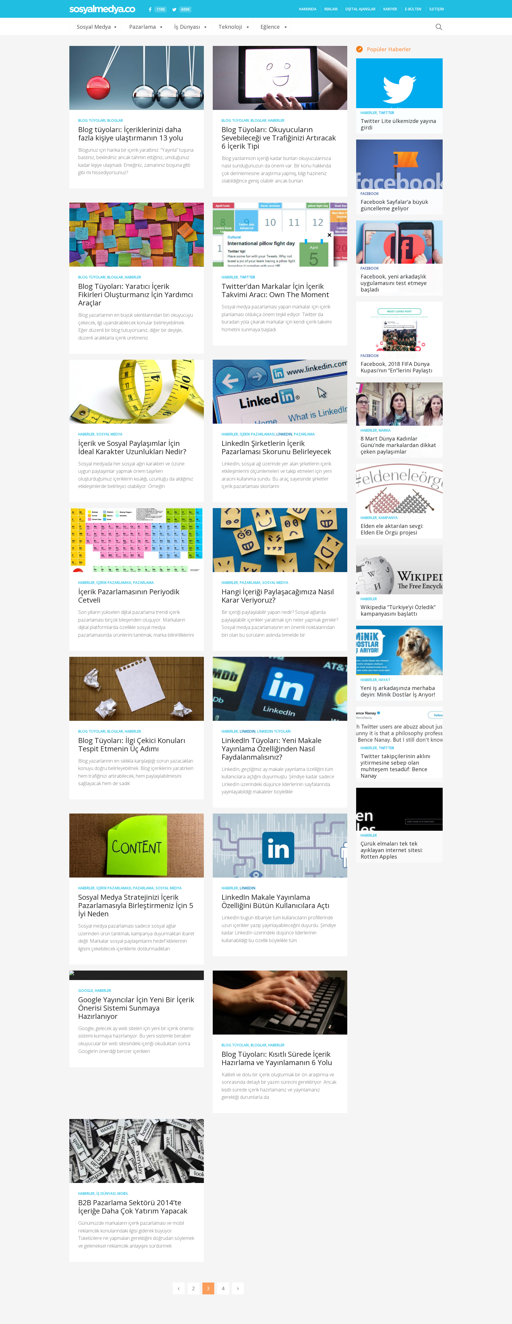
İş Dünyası (187, 26)
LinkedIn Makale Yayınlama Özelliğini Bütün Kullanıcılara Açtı (275, 901)
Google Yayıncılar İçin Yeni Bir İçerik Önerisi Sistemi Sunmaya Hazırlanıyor (136, 1008)
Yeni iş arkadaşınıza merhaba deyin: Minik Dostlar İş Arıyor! (398, 691)
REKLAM (330, 9)
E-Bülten (413, 9)
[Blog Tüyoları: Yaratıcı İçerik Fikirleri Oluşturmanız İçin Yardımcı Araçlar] (136, 235)
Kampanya (388, 517)
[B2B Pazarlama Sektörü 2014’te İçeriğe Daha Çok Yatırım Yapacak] (136, 1151)
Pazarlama (142, 26)
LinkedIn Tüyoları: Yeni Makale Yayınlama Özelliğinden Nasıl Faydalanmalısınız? (271, 748)
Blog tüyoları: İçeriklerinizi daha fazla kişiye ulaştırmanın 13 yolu (130, 133)
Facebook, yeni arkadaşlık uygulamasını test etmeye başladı (394, 283)
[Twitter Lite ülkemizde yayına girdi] (399, 96)
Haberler (276, 120)
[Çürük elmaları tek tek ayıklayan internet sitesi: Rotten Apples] (399, 825)
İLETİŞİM (436, 9)
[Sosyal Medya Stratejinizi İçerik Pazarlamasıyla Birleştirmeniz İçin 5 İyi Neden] (136, 846)
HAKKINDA (307, 9)
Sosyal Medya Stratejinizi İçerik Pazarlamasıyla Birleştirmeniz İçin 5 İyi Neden (135, 905)
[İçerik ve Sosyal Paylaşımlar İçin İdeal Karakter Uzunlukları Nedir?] (136, 392)
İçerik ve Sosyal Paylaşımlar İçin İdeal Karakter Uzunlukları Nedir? (132, 447)
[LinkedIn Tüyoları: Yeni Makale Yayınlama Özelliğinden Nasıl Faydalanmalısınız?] (280, 689)
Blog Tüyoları (91, 120)
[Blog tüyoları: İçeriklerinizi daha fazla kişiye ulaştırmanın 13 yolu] (136, 78)
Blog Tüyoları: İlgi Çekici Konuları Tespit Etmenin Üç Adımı (131, 744)
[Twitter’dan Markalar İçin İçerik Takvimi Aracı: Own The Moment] (280, 235)
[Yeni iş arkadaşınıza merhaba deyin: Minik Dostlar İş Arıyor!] (399, 663)
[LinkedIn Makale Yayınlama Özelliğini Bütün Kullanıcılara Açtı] (280, 846)
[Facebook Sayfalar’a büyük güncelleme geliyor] (399, 177)
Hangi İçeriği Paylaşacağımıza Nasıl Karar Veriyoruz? (278, 596)
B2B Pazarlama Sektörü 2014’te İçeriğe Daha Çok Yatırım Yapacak (133, 1206)
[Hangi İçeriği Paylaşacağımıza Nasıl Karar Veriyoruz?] (280, 540)
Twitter (247, 277)
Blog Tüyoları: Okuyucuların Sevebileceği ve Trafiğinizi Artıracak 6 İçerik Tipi (279, 137)
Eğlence (270, 26)
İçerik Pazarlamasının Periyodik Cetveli (129, 596)
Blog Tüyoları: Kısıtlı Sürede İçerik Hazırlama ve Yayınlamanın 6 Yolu (277, 1058)
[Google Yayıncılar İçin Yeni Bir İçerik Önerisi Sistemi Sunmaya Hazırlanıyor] (136, 975)
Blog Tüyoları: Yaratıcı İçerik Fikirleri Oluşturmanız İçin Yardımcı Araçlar (135, 294)
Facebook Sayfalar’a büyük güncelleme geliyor (394, 205)
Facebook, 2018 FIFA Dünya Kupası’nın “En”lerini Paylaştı (396, 367)
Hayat (384, 679)
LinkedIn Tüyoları (274, 731)
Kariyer (390, 9)
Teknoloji (230, 26)
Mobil (122, 1193)
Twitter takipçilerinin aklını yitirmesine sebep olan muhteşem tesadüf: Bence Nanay (395, 766)
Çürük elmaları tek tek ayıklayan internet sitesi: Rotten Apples (392, 850)
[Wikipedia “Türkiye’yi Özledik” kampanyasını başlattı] (399, 582)
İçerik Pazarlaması (257, 434)
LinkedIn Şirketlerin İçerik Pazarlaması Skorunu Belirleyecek (276, 447)
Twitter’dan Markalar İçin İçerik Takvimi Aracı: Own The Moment (275, 290)
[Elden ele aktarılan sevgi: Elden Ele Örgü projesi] (399, 501)
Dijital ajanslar (360, 9)
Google (85, 990)
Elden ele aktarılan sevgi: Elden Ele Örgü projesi (392, 529)
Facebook (370, 193)
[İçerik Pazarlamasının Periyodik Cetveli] (136, 540)
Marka (385, 430)
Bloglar (115, 120)
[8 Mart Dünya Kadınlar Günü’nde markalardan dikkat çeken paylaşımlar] (399, 420)
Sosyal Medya (94, 26)
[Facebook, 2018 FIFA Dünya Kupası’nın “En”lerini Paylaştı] (399, 339)
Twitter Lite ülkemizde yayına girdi (398, 124)
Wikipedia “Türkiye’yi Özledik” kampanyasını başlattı (398, 610)
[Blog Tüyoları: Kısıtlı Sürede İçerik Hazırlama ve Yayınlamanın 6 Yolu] (280, 1003)
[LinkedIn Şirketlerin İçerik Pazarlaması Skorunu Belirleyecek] (280, 392)
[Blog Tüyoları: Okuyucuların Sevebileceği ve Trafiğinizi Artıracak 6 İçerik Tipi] (280, 78)
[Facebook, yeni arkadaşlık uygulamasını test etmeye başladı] (399, 258)
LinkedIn (284, 434)
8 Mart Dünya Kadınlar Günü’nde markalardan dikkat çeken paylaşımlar (398, 445)
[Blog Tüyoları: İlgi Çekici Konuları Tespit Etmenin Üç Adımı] (136, 689)
